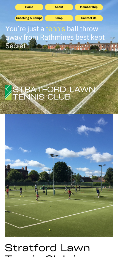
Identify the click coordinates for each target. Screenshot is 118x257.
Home (29, 7)
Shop (59, 18)
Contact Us (89, 18)
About (59, 7)
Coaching (23, 18)
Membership (89, 7)
